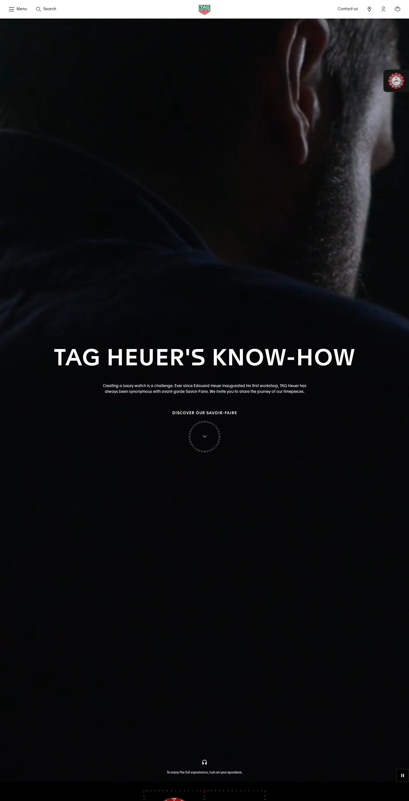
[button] (383, 9)
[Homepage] (204, 9)
